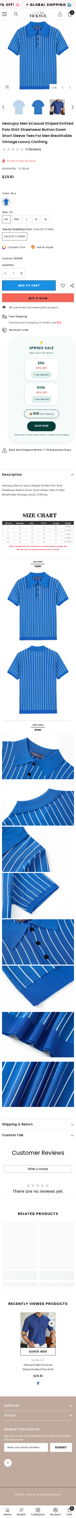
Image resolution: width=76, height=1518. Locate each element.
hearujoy (38, 1360)
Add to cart (29, 285)
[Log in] (60, 14)
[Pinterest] (8, 1463)
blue (38, 1383)
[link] (19, 1278)
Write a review (38, 1169)
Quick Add (38, 1351)
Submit (61, 1447)
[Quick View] (51, 1323)
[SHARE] (71, 286)
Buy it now (38, 298)
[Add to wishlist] (63, 285)
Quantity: (8, 265)
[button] (62, 87)
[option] (38, 55)
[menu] (4, 14)
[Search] (16, 14)
